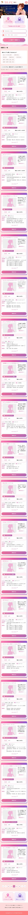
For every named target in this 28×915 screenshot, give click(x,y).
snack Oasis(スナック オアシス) (9, 683)
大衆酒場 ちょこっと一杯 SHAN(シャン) (10, 363)
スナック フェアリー (7, 154)
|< (3, 886)
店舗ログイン (20, 905)
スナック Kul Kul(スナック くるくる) (10, 237)
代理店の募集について (19, 907)
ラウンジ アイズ (6, 75)
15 (16, 886)
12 (8, 886)
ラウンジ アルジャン (7, 808)
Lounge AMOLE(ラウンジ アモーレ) (10, 196)
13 (11, 886)
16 (19, 886)
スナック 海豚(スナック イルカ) (9, 443)
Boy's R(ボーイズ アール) (8, 483)
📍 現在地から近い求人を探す (14, 26)
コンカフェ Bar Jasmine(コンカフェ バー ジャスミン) (13, 280)
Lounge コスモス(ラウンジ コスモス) (10, 522)
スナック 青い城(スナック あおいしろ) (10, 847)
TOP (6, 905)
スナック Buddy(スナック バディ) (9, 321)
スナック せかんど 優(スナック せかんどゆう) (12, 644)
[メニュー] (26, 2)
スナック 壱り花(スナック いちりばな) (10, 402)
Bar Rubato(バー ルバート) (8, 600)
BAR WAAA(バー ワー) (7, 561)
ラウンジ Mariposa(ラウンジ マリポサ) (10, 114)
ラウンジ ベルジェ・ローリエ (8, 724)
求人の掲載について (14, 905)
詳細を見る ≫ (21, 84)
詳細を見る (14, 106)
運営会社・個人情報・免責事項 (10, 907)
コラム (9, 905)
